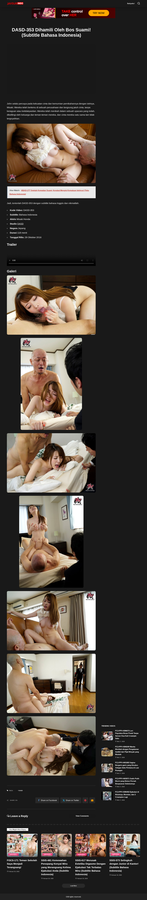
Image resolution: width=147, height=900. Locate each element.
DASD (20, 224)
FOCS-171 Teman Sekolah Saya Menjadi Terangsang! (22, 864)
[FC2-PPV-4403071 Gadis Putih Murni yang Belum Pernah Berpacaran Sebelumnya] (107, 782)
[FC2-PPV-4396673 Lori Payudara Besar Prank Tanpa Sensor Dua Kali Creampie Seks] (107, 736)
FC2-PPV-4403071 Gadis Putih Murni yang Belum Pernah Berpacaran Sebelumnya (127, 781)
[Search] (138, 3)
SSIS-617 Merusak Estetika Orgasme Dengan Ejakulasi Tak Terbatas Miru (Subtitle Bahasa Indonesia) (90, 867)
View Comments (82, 816)
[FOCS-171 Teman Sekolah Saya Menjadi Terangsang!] (22, 845)
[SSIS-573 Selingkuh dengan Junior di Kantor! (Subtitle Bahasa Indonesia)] (124, 845)
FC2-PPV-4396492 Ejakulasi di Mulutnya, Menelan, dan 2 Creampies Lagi (127, 794)
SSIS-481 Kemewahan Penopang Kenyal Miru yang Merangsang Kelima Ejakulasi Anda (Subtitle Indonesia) (56, 867)
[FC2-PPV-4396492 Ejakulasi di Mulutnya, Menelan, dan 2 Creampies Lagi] (107, 796)
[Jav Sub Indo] (15, 3)
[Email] (92, 800)
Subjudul (13, 854)
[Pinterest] (85, 800)
